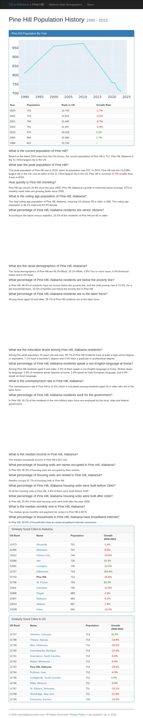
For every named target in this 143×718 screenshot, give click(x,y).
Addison (40, 604)
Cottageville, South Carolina (45, 677)
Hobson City (43, 555)
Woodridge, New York (42, 694)
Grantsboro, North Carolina (45, 656)
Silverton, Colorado (40, 634)
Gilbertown (42, 571)
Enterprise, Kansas (40, 699)
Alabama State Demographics (65, 4)
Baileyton (41, 598)
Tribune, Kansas (39, 639)
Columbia (41, 587)
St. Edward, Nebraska (42, 688)
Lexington (41, 566)
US (11, 4)
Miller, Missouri (38, 683)
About (90, 4)
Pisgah (40, 593)
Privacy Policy (77, 714)
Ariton (39, 609)
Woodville (41, 544)
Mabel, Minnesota (40, 661)
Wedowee (41, 549)
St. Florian (42, 582)
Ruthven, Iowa (38, 672)
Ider (38, 560)
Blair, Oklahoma (39, 645)
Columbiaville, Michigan (43, 650)
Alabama (22, 4)
